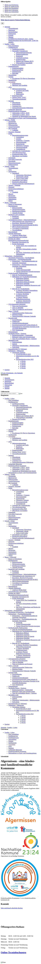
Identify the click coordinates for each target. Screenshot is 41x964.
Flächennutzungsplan (18, 209)
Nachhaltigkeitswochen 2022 (25, 359)
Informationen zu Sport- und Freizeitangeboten (22, 118)
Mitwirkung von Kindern (19, 156)
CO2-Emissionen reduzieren (16, 304)
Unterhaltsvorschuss (22, 58)
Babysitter (15, 73)
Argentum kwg (16, 106)
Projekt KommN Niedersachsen (18, 273)
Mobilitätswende (13, 340)
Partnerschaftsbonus (22, 54)
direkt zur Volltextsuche (12, 6)
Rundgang (19, 92)
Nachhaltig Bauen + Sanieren (17, 333)
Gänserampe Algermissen (23, 175)
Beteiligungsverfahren (18, 211)
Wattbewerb (15, 321)
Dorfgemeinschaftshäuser (16, 189)
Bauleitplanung (13, 206)
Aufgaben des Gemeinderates (21, 151)
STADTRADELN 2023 (23, 354)
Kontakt (10, 35)
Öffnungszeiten (13, 125)
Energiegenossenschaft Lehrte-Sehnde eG (24, 325)
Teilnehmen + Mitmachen (16, 351)
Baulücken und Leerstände (16, 214)
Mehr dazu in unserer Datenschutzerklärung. (15, 20)
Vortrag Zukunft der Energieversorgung (28, 271)
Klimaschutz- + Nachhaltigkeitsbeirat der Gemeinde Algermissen (24, 265)
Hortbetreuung (16, 71)
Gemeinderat (20, 137)
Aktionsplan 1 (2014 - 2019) (20, 113)
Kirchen (10, 190)
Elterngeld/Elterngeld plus (24, 52)
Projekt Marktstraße (18, 244)
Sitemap (10, 37)
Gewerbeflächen (17, 230)
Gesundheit (11, 82)
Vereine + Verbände (14, 185)
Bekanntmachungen (14, 163)
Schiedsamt (11, 158)
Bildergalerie (20, 94)
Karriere (7, 370)
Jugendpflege (12, 75)
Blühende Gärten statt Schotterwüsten (23, 337)
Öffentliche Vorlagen (22, 145)
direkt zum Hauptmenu (11, 8)
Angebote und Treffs (22, 90)
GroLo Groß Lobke (22, 178)
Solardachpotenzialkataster (20, 323)
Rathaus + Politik (10, 120)
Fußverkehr (15, 347)
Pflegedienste (16, 102)
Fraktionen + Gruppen (22, 140)
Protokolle (19, 268)
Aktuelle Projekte (17, 213)
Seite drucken (18, 908)
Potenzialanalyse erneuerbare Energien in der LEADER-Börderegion (25, 327)
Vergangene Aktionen (18, 352)
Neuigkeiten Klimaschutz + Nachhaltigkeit (21, 258)
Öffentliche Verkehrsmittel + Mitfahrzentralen (26, 345)
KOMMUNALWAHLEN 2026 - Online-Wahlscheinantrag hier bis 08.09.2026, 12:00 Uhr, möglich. (23, 40)
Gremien (18, 139)
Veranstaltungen (13, 28)
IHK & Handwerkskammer (20, 226)
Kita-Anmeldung (13, 46)
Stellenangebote (13, 164)
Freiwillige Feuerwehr (15, 159)
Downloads (11, 161)
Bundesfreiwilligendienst (19, 182)
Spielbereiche (12, 80)
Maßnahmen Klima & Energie (25, 282)
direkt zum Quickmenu (11, 5)
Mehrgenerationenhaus (19, 89)
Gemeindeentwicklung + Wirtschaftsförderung (22, 220)
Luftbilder (15, 130)
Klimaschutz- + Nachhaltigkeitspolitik (19, 259)
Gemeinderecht (20, 149)
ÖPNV (10, 201)
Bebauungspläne (17, 208)
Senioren (11, 101)
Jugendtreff (15, 173)
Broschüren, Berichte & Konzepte (22, 223)
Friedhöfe (15, 192)
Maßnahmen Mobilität (22, 283)
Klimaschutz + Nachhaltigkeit (14, 256)
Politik (10, 133)
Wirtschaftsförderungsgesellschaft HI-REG (25, 225)
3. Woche (23, 364)
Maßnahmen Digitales (22, 280)
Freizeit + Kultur (10, 166)
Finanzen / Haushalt (14, 132)
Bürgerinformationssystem (20, 135)
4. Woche (23, 366)
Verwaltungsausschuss (19, 152)
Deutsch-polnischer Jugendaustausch (23, 183)
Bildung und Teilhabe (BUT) (25, 61)
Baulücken (15, 216)
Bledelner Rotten (17, 314)
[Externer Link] (20, 831)
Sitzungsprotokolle (21, 147)
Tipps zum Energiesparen (19, 306)
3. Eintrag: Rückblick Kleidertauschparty (22, 294)
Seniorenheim (16, 104)
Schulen (10, 77)
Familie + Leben (9, 44)
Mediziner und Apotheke (19, 85)
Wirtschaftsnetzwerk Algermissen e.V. (23, 221)
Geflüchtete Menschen (15, 109)
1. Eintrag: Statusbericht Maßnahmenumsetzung (23, 301)
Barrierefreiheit (12, 32)
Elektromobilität (17, 342)
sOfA (10, 87)
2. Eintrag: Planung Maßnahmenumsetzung (23, 298)
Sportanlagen (12, 197)
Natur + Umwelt (13, 311)
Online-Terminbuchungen (13, 952)
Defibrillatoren (16, 83)
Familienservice (13, 47)
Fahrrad (14, 344)
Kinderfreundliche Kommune (17, 111)
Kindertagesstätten (17, 68)
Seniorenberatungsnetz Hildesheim (22, 108)
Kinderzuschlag (20, 59)
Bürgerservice (12, 123)
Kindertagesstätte (17, 96)
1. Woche (23, 361)
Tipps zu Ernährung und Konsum (22, 309)
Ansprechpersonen (14, 127)
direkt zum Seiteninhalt (11, 12)
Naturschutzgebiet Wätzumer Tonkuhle (24, 316)
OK (2, 23)
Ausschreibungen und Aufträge (17, 237)
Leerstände (15, 218)
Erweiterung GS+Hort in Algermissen (23, 78)
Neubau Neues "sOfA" (19, 97)
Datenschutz (12, 33)
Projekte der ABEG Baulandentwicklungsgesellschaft (18, 239)
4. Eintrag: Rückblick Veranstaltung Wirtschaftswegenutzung (26, 291)
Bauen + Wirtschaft (10, 202)
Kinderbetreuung (13, 66)
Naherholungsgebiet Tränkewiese (22, 313)
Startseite (7, 27)
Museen (10, 194)
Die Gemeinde (12, 128)
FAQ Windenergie (17, 330)
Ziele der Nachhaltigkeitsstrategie (22, 275)
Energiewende (12, 318)
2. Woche (23, 363)
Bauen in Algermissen (15, 204)
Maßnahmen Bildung (22, 278)
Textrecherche (20, 144)
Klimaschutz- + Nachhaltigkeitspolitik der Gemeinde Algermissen (24, 262)
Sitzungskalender (21, 142)
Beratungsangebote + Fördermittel (22, 335)
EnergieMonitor (17, 320)
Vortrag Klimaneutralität (23, 270)
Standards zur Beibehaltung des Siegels (24, 116)
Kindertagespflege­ (17, 70)
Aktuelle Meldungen (14, 233)
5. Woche (23, 368)
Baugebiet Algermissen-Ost (20, 242)
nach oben (11, 908)
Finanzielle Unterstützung (20, 51)
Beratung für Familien (18, 64)
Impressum (11, 30)
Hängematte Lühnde (22, 177)
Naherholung (12, 199)
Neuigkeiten (12, 121)
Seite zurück (4, 908)
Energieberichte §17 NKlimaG (17, 349)
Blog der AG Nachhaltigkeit (20, 289)
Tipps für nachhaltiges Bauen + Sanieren (24, 339)
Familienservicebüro (18, 49)
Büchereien (11, 195)
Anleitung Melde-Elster (19, 235)
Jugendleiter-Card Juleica (19, 180)
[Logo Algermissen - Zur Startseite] (12, 373)
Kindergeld (19, 56)
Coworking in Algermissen (20, 228)
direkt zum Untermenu (11, 10)
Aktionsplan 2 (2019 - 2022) (20, 114)
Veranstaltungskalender (19, 99)
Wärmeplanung (13, 332)
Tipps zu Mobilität (17, 308)
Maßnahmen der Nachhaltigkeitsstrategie (24, 276)
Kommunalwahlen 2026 (19, 154)
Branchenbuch (12, 232)
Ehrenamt (11, 187)
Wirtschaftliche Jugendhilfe (24, 63)
